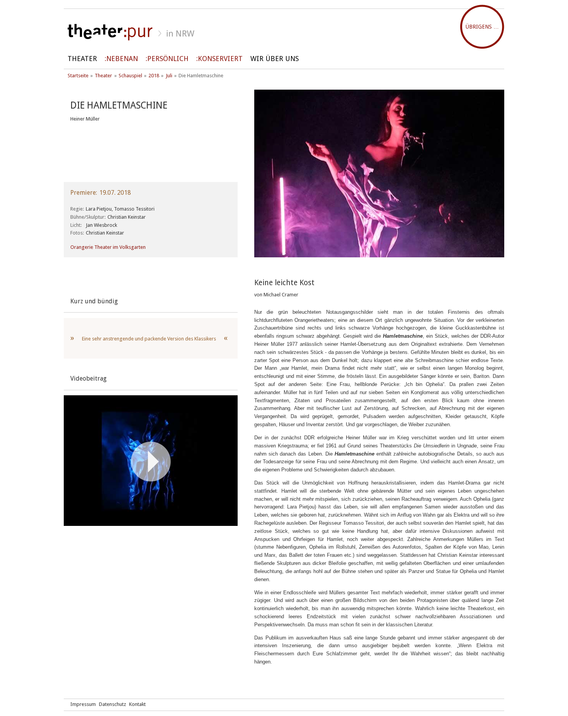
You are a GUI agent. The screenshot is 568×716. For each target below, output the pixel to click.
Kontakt (137, 704)
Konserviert (220, 58)
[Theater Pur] (284, 32)
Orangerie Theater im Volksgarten (108, 247)
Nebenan (122, 58)
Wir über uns (274, 58)
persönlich (168, 58)
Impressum (83, 704)
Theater (82, 58)
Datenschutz (112, 704)
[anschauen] (151, 461)
